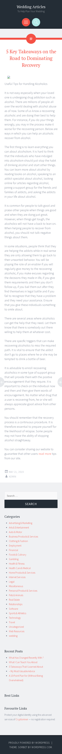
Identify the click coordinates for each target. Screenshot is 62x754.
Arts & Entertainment (19, 527)
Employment (15, 545)
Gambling (14, 559)
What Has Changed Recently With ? (26, 657)
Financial (13, 550)
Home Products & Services (22, 572)
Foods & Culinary (17, 554)
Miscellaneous (16, 586)
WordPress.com (42, 747)
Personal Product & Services (23, 590)
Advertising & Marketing (20, 523)
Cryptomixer (22, 719)
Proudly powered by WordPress (29, 742)
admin (12, 476)
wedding (13, 635)
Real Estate (14, 599)
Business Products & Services (23, 536)
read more (45, 454)
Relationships (15, 604)
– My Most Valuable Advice (22, 671)
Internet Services (17, 577)
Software (13, 608)
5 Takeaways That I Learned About (26, 666)
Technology (15, 617)
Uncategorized (16, 626)
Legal (11, 581)
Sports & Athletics (17, 613)
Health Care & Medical (20, 568)
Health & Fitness (16, 563)
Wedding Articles (31, 6)
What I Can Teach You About (23, 662)
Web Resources (16, 631)
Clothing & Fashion (18, 541)
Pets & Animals (16, 595)
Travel (12, 622)
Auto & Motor (15, 532)
